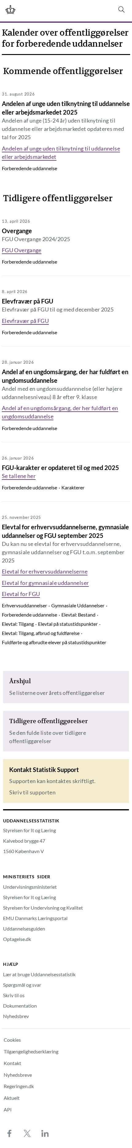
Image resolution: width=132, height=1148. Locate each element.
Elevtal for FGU (21, 593)
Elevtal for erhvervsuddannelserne (44, 571)
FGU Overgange (21, 250)
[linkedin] (45, 1133)
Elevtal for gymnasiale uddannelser (45, 582)
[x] (27, 1133)
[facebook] (9, 1133)
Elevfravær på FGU (25, 320)
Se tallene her (19, 475)
